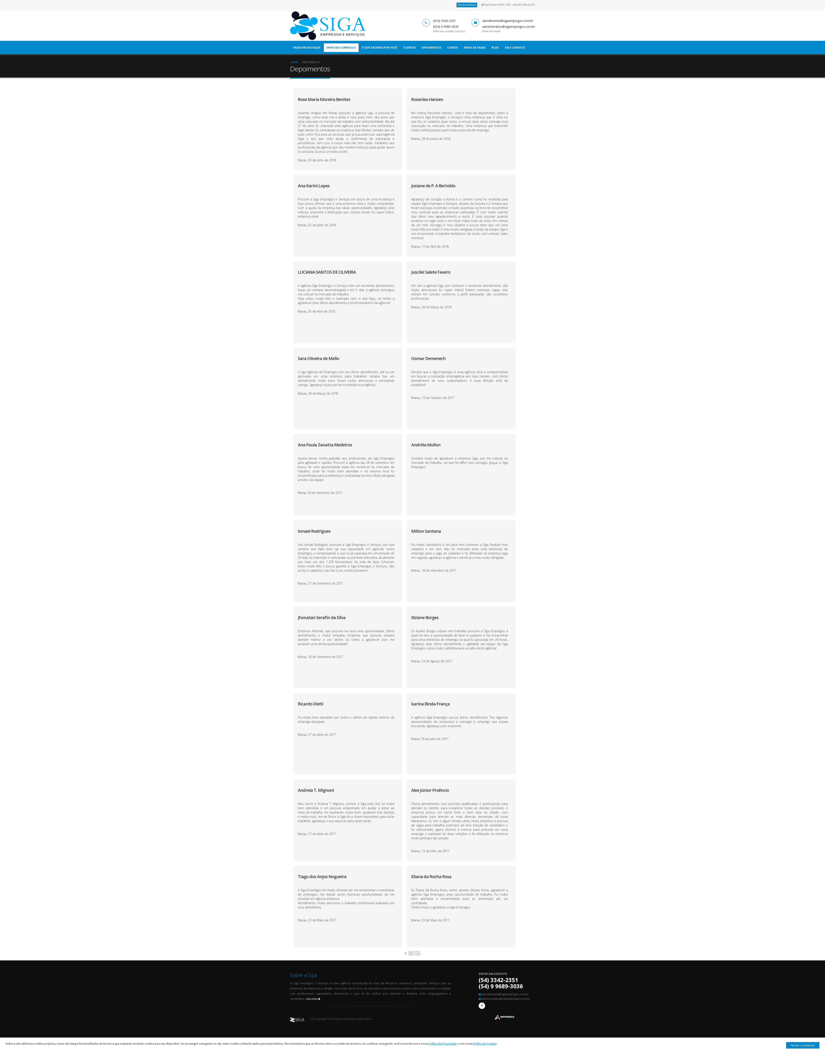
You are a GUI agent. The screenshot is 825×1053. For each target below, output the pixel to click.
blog (495, 47)
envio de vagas (475, 47)
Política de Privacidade (443, 1043)
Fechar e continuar (803, 1045)
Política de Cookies (485, 1043)
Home (294, 62)
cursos (452, 47)
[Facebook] (482, 1006)
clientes (409, 47)
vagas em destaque (307, 47)
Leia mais (312, 999)
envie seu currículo (341, 47)
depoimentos (431, 47)
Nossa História (467, 5)
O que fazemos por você (379, 47)
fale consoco (515, 47)
